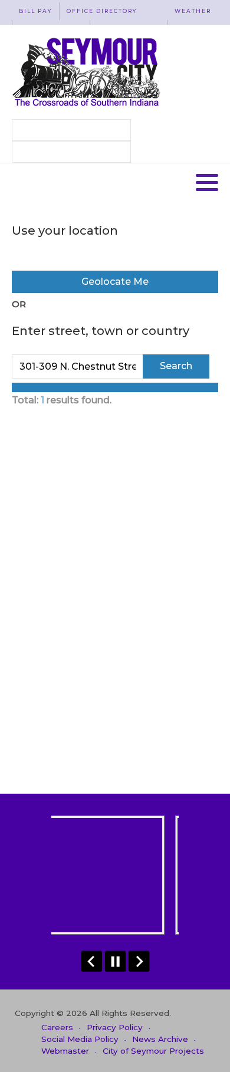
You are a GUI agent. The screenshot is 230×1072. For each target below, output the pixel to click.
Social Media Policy (80, 1039)
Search (176, 365)
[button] (207, 182)
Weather (193, 11)
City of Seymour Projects (153, 1050)
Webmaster (65, 1050)
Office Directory (102, 11)
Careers (57, 1027)
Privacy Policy (115, 1027)
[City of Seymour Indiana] (87, 72)
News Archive (160, 1039)
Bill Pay (35, 11)
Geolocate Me (115, 281)
